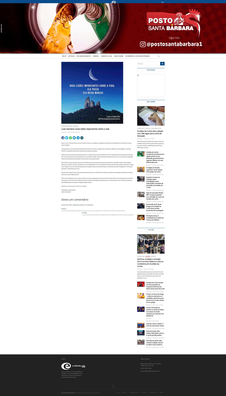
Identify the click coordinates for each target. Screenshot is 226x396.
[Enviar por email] (74, 137)
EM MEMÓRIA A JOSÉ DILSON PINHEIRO (137, 56)
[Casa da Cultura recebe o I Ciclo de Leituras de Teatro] (141, 325)
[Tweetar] (66, 137)
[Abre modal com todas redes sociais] (81, 137)
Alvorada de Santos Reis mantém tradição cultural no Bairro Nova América (154, 343)
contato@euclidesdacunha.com (151, 371)
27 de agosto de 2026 (149, 138)
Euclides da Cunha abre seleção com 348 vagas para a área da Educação (150, 133)
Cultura (147, 256)
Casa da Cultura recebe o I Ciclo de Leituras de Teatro (155, 325)
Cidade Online (141, 128)
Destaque (75, 126)
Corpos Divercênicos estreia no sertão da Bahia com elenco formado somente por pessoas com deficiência (155, 312)
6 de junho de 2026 (149, 269)
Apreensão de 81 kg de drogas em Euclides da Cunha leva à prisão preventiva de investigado (154, 207)
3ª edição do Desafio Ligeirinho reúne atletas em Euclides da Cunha (154, 170)
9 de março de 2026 (158, 305)
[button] (113, 28)
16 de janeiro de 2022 (74, 132)
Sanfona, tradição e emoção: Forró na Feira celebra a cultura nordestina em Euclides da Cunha (150, 262)
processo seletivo (156, 128)
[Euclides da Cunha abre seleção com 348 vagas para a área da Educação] (151, 116)
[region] (151, 85)
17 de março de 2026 (158, 291)
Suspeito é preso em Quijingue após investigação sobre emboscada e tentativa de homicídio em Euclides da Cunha (154, 182)
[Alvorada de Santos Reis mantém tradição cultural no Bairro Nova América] (141, 342)
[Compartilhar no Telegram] (78, 137)
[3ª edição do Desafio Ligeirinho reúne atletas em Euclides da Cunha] (141, 169)
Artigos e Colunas (66, 126)
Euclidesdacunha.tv (134, 392)
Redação (64, 132)
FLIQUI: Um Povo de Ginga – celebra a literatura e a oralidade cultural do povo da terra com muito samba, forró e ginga (155, 298)
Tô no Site (144, 392)
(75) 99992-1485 (146, 368)
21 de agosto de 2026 (158, 213)
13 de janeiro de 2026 (159, 337)
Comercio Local (106, 56)
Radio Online (118, 56)
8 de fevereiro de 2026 (159, 328)
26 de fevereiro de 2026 (153, 321)
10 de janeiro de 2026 (159, 347)
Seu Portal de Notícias (68, 393)
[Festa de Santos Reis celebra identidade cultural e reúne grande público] (141, 332)
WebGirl (96, 56)
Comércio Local (152, 392)
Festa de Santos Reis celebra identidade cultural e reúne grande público (155, 333)
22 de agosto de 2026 (158, 190)
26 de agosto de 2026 (158, 165)
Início (64, 56)
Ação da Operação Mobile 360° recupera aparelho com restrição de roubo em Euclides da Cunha (155, 196)
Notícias (71, 56)
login (74, 205)
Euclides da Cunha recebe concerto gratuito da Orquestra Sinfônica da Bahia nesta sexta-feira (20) (155, 286)
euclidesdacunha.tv (84, 56)
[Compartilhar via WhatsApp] (70, 137)
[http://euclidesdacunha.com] (114, 1)
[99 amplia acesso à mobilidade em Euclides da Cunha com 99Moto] (141, 217)
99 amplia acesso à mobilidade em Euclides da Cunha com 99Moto (154, 218)
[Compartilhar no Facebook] (62, 137)
